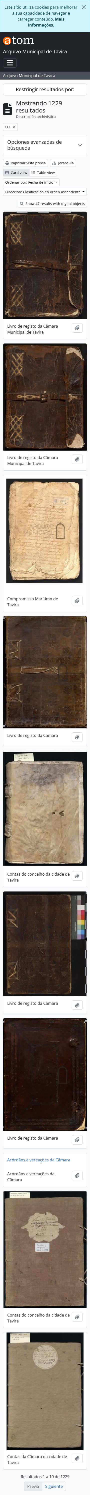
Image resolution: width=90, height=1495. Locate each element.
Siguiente (54, 1486)
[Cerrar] (84, 7)
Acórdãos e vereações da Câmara (38, 1160)
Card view (18, 172)
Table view (45, 172)
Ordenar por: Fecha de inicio (29, 182)
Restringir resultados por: (45, 89)
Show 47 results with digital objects (54, 203)
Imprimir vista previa (28, 163)
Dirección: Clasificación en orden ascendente (43, 192)
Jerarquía (65, 163)
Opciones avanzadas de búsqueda (34, 145)
